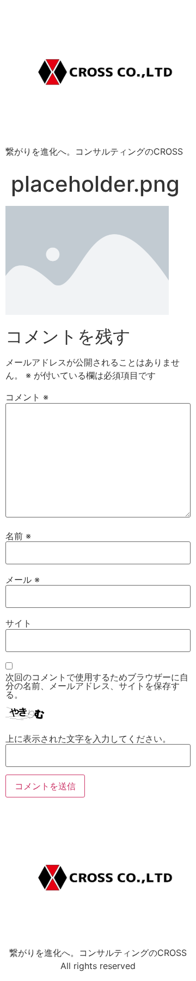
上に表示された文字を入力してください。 (88, 738)
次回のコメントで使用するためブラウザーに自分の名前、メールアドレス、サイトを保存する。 (96, 686)
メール (22, 579)
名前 (18, 536)
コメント (26, 397)
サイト (18, 623)
